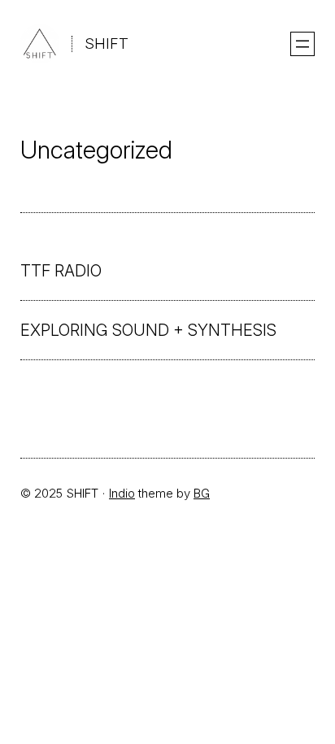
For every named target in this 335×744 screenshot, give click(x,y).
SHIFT (106, 43)
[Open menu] (302, 44)
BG (202, 493)
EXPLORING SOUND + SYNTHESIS (148, 330)
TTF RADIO (61, 271)
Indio (122, 493)
